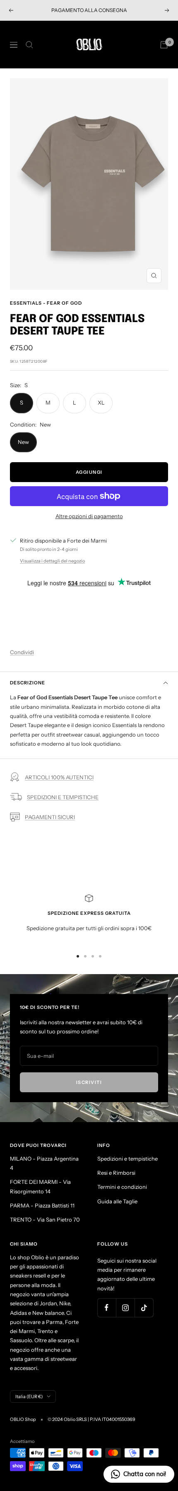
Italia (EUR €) (29, 1396)
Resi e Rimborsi (116, 1172)
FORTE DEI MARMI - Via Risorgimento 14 (40, 1186)
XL (101, 402)
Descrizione (27, 683)
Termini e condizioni (122, 1186)
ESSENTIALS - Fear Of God (46, 303)
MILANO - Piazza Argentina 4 (44, 1163)
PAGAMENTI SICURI (50, 817)
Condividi (22, 652)
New (23, 442)
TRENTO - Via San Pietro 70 (45, 1219)
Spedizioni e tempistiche (127, 1158)
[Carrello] (164, 44)
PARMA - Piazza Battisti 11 (42, 1205)
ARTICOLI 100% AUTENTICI (59, 777)
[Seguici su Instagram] (125, 1307)
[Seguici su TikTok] (144, 1307)
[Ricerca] (29, 44)
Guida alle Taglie (117, 1201)
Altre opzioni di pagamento (89, 516)
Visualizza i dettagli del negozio (52, 561)
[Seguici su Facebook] (106, 1307)
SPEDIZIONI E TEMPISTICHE (63, 797)
